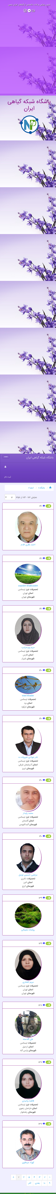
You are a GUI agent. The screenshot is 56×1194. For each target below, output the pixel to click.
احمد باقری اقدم (28, 545)
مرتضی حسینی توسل (28, 875)
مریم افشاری (28, 982)
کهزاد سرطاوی (28, 1163)
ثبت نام (7, 477)
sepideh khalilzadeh (28, 586)
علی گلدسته (28, 1039)
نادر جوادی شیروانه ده (28, 757)
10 (44, 1183)
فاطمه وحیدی (28, 1101)
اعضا (32, 488)
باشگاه (42, 488)
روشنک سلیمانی (28, 930)
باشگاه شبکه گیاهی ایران (40, 457)
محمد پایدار (28, 813)
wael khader (28, 696)
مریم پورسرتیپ (28, 647)
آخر (29, 1183)
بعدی (37, 1183)
